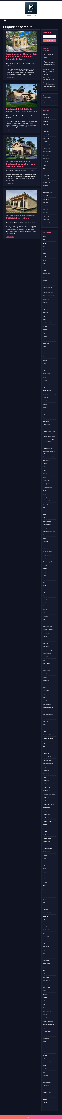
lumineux (45, 721)
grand (44, 575)
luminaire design (47, 704)
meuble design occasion (49, 794)
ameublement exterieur (49, 295)
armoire (45, 326)
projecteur (45, 940)
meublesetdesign (47, 821)
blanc (44, 346)
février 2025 (46, 175)
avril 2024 (45, 209)
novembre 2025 (47, 145)
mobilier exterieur (47, 848)
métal (44, 777)
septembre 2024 (47, 192)
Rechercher (47, 32)
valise (44, 1065)
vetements (46, 1085)
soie (44, 1001)
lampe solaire (46, 670)
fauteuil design (47, 555)
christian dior (46, 411)
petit (44, 885)
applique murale (47, 322)
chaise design (46, 377)
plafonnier (45, 909)
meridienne (46, 770)
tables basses (46, 1045)
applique (45, 319)
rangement (46, 946)
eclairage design (47, 524)
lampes (45, 673)
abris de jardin (46, 273)
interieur (45, 609)
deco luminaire (47, 480)
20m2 (44, 243)
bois (44, 353)
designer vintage (47, 500)
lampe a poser (46, 663)
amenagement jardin (48, 292)
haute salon (46, 595)
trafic (44, 1058)
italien (44, 619)
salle (44, 970)
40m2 (44, 246)
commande (46, 421)
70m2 (44, 253)
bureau (45, 356)
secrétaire (45, 994)
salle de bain (46, 977)
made (44, 731)
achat (44, 277)
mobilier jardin (46, 851)
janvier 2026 (46, 138)
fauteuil (45, 548)
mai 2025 (45, 165)
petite (44, 892)
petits (44, 899)
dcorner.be (31, 15)
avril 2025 (45, 168)
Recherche (49, 40)
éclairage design (47, 521)
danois (44, 477)
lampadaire (46, 646)
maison (45, 750)
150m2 (44, 239)
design (45, 490)
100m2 (44, 236)
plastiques (45, 919)
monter (45, 862)
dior (44, 507)
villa (44, 1089)
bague (44, 333)
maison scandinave (48, 763)
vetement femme (47, 1082)
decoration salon (47, 487)
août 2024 (45, 195)
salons (44, 990)
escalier (45, 534)
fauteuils (45, 558)
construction (46, 445)
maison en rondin (47, 760)
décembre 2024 (47, 182)
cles (44, 417)
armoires (45, 329)
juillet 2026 (46, 117)
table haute (46, 1038)
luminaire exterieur (48, 707)
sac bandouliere (47, 960)
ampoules (45, 302)
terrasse (45, 1055)
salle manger (46, 980)
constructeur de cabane (49, 428)
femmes (45, 568)
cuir (44, 467)
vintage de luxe (47, 1092)
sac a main (45, 956)
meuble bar (46, 780)
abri (44, 263)
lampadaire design (47, 650)
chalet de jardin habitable (49, 394)
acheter (45, 280)
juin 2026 (45, 121)
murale (45, 872)
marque (45, 767)
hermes (45, 599)
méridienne (46, 773)
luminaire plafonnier (48, 711)
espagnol (45, 538)
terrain (44, 1051)
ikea (44, 606)
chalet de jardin (47, 390)
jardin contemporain (48, 629)
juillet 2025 (46, 158)
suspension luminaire (48, 1024)
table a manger (47, 1031)
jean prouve (46, 643)
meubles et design (48, 817)
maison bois (46, 753)
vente (44, 1072)
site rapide (46, 997)
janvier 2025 (46, 178)
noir (44, 875)
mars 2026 (46, 131)
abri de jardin (46, 267)
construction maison (48, 448)
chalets (45, 404)
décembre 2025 (47, 141)
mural (44, 868)
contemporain (46, 460)
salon (44, 984)
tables (44, 1041)
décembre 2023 (47, 223)
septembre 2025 (47, 151)
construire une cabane (49, 456)
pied (44, 902)
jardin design (46, 633)
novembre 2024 (47, 185)
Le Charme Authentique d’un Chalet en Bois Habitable (20, 216)
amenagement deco (48, 283)
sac (44, 953)
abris (44, 270)
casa (44, 367)
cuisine (45, 470)
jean (44, 639)
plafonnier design (47, 912)
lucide (44, 694)
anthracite (45, 312)
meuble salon (46, 807)
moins (44, 858)
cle (44, 414)
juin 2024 (45, 202)
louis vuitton (46, 690)
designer (45, 497)
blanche (45, 350)
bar (44, 339)
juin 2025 (45, 161)
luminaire (45, 700)
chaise (44, 370)
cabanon (45, 360)
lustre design (46, 728)
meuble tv (45, 811)
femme (45, 565)
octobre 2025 (46, 148)
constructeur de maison (49, 436)
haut (44, 592)
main (44, 743)
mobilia (45, 831)
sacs (44, 967)
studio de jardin (47, 1011)
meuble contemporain (48, 784)
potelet (45, 923)
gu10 (44, 585)
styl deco (45, 1014)
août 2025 (45, 155)
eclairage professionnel (49, 531)
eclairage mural (47, 528)
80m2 (44, 256)
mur (44, 865)
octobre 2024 (46, 189)
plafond (45, 906)
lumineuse (45, 717)
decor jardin (46, 484)
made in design (47, 734)
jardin (44, 623)
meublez (45, 824)
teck (44, 1048)
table (44, 1028)
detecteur (45, 504)
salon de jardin (47, 987)
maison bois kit (47, 756)
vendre (45, 1068)
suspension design (48, 1021)
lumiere (45, 697)
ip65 (44, 612)
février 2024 (46, 216)
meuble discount (47, 797)
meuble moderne (47, 801)
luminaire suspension (48, 714)
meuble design (47, 790)
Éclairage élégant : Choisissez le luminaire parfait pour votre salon (49, 84)
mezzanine (46, 828)
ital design (45, 616)
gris (44, 582)
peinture (45, 882)
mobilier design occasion (49, 845)
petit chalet (46, 889)
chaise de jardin (47, 373)
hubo (44, 602)
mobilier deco (46, 841)
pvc (44, 943)
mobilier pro (46, 855)
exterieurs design (47, 545)
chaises (45, 380)
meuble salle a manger (48, 804)
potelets (45, 926)
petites (45, 895)
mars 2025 (46, 172)
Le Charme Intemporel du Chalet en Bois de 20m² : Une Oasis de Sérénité (20, 164)
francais (45, 572)
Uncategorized (47, 1062)
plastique (45, 916)
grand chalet (46, 578)
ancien (44, 306)
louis (44, 687)
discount (45, 511)
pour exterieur (46, 929)
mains (44, 746)
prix (44, 933)
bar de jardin (46, 343)
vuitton (45, 1106)
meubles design (47, 814)
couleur (45, 463)
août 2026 (45, 114)
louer (44, 684)
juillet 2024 (46, 199)
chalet (44, 387)
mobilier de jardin (47, 838)
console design (47, 424)
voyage (45, 1102)
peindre (45, 878)
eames (44, 514)
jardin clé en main (47, 626)
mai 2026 (45, 124)
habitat (45, 589)
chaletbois (45, 400)
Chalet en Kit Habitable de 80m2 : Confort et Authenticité (21, 110)
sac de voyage (46, 963)
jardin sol (45, 636)
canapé (45, 363)
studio (44, 1007)
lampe (44, 660)
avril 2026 (45, 128)
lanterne (45, 677)
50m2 (44, 250)
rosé (44, 950)
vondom (45, 1099)
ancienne (45, 309)
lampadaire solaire (47, 653)
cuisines (45, 473)
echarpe (45, 517)
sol (44, 1004)
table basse (46, 1034)
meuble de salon (47, 787)
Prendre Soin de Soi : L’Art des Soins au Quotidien (48, 56)
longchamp (46, 680)
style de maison (47, 1017)
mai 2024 (45, 206)
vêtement (45, 1079)
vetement (45, 1075)
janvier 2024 (46, 219)
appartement (46, 316)
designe (45, 494)
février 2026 (46, 134)
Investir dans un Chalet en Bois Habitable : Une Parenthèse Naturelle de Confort (21, 56)
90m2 (44, 260)
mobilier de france (47, 834)
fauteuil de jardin (47, 551)
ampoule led (46, 299)
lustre (44, 724)
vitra (44, 1095)
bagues (45, 336)
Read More (10, 77)
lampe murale (46, 667)
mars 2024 (46, 212)
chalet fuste (46, 397)
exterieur (45, 541)
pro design (46, 936)
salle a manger (46, 973)
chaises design (47, 383)
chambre (45, 407)
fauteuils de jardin (47, 561)
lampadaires (46, 656)
